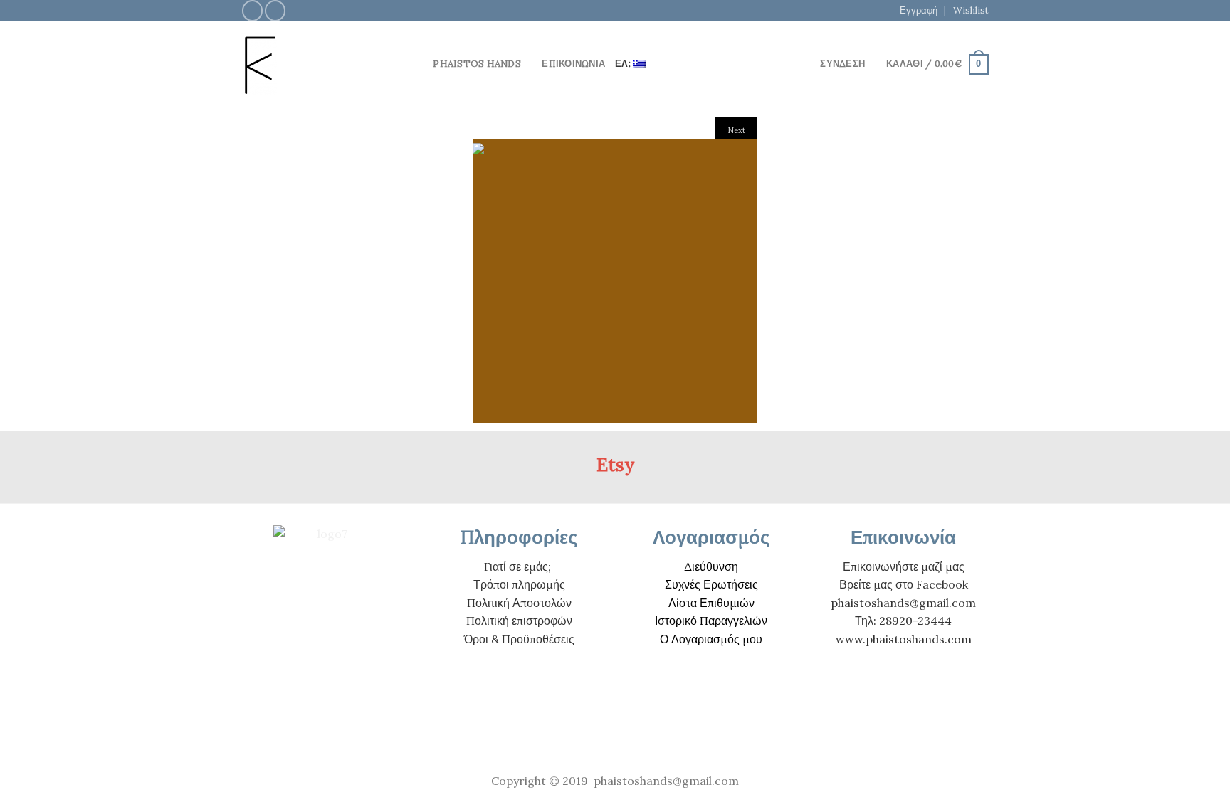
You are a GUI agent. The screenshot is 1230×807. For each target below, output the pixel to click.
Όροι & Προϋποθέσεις (519, 639)
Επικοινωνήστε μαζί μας (903, 566)
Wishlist (971, 10)
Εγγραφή (918, 10)
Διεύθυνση (711, 566)
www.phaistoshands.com (904, 639)
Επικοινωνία (573, 64)
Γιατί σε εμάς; (517, 566)
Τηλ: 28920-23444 (903, 620)
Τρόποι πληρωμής (519, 584)
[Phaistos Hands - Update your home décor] (316, 64)
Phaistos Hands (477, 64)
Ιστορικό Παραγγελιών (711, 620)
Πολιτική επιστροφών (519, 620)
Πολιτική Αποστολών (519, 603)
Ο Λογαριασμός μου (711, 639)
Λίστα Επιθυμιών (711, 603)
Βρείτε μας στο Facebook (903, 584)
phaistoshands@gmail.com (903, 603)
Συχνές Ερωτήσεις (711, 584)
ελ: (624, 64)
